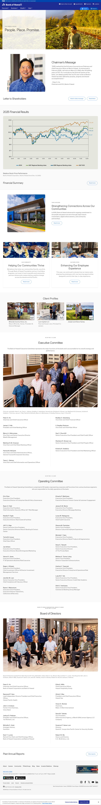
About (5, 766)
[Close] (98, 802)
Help (29, 8)
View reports (91, 754)
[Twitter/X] (89, 782)
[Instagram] (81, 782)
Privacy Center (6, 783)
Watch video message (76, 98)
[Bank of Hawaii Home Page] (12, 4)
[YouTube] (93, 782)
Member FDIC (18, 787)
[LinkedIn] (97, 782)
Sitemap (55, 766)
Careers (10, 766)
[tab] (84, 8)
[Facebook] (85, 782)
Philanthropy (27, 766)
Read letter (92, 98)
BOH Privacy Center (47, 803)
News (38, 766)
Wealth (22, 8)
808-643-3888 (7, 771)
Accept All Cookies (84, 802)
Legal (12, 783)
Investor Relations (46, 766)
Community (17, 766)
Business (14, 8)
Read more (92, 183)
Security (17, 783)
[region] (50, 802)
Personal (5, 8)
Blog (33, 766)
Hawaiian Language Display (27, 783)
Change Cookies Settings (71, 802)
